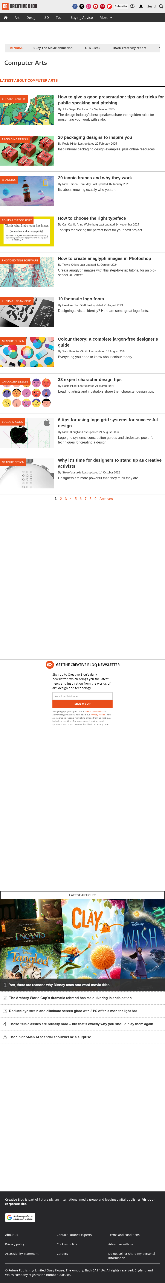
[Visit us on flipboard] (109, 6)
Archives (106, 499)
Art (17, 17)
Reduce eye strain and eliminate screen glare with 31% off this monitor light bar (73, 1011)
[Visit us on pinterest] (102, 6)
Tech (60, 17)
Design (32, 17)
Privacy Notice (98, 714)
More (104, 17)
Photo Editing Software (20, 260)
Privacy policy (14, 1244)
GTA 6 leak (92, 48)
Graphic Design (13, 341)
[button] (155, 6)
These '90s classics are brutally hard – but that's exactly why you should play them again (81, 1024)
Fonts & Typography (17, 220)
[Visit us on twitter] (81, 6)
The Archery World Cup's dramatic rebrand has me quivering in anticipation (70, 998)
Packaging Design (15, 139)
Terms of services (94, 711)
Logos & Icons (12, 422)
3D (46, 17)
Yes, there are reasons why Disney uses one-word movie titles (59, 985)
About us (11, 1235)
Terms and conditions (124, 1235)
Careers (62, 1254)
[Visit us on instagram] (88, 6)
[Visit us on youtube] (95, 6)
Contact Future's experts (74, 1235)
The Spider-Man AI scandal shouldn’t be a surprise (50, 1037)
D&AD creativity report (129, 48)
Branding (9, 180)
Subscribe (121, 6)
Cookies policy (67, 1244)
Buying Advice (81, 17)
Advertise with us (120, 1244)
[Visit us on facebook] (75, 6)
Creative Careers (14, 99)
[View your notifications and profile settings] (141, 6)
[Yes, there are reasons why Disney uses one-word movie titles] (82, 945)
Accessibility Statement (21, 1254)
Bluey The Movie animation (53, 48)
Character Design (15, 381)
